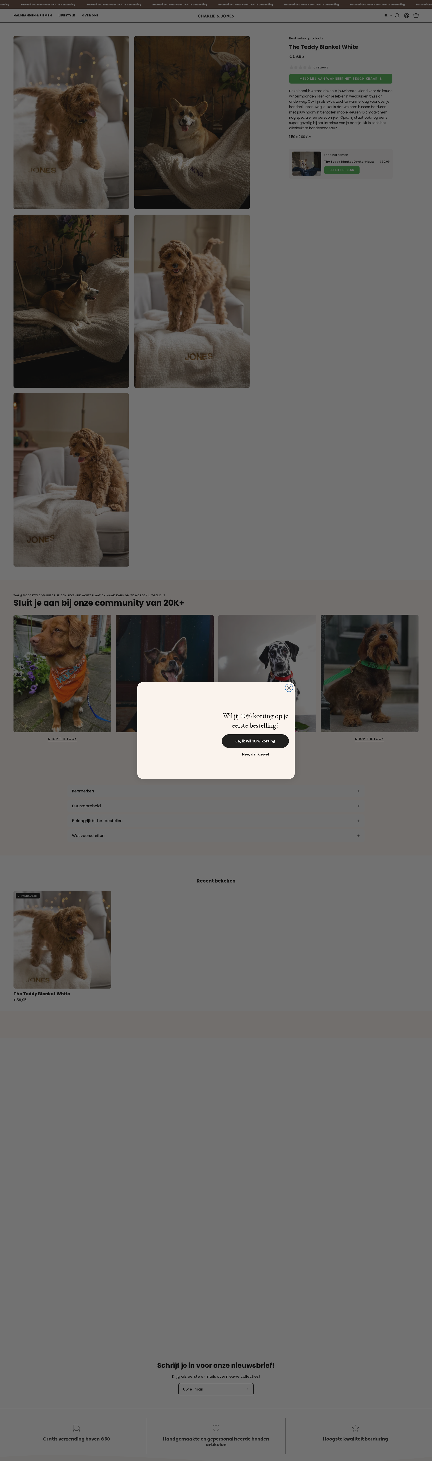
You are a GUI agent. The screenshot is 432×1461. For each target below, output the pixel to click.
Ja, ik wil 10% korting (255, 741)
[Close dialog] (289, 688)
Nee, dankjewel (255, 754)
